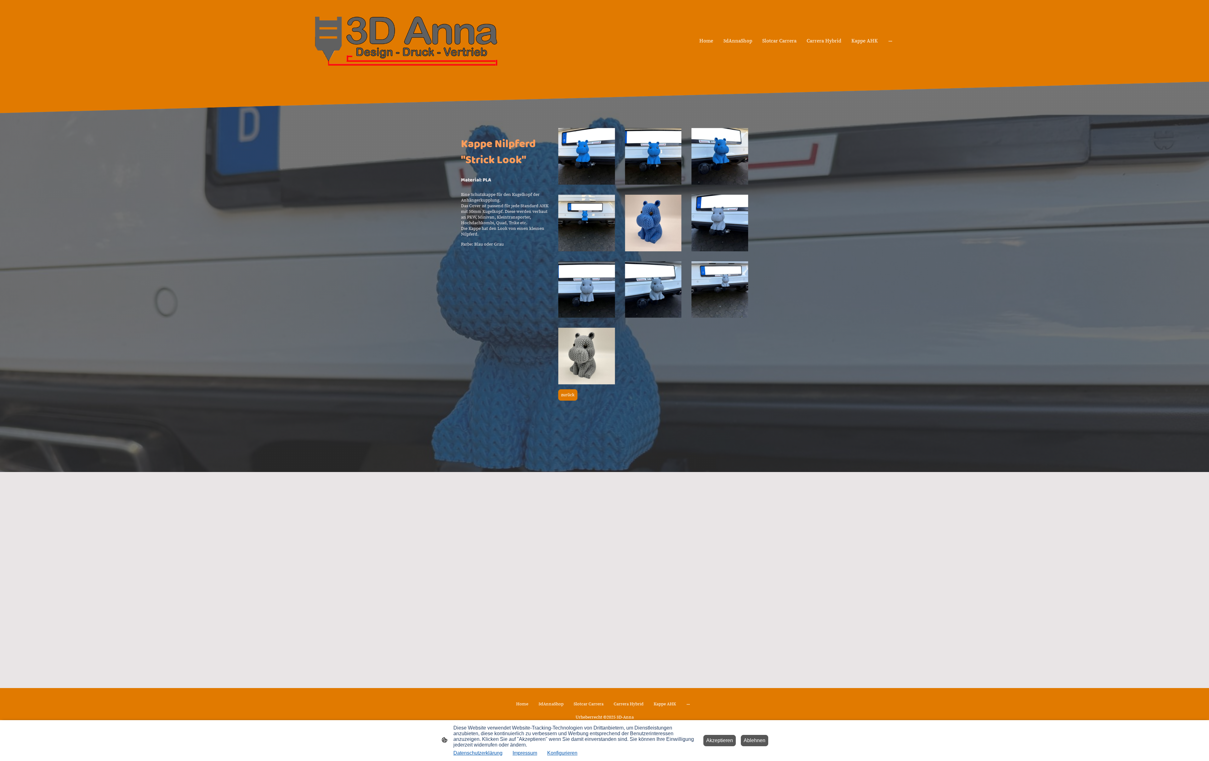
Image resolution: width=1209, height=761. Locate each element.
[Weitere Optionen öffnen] (890, 41)
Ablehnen (754, 740)
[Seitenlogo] (406, 41)
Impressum (525, 753)
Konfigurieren (562, 753)
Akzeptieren (719, 740)
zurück (568, 395)
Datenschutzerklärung (477, 753)
